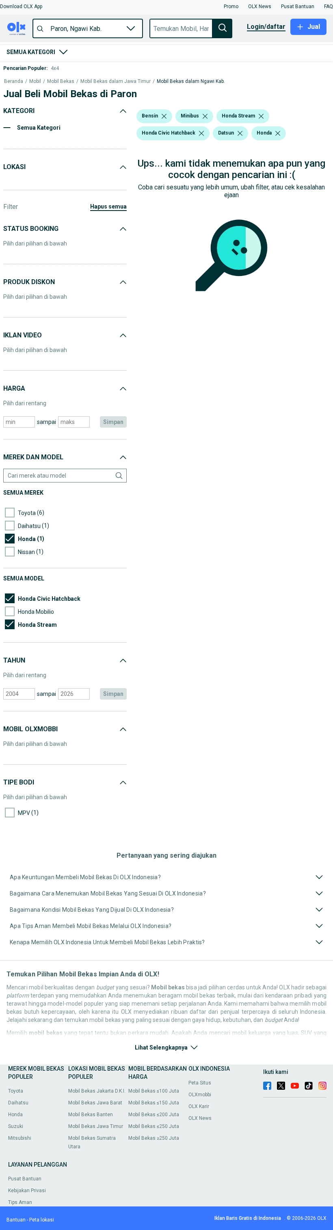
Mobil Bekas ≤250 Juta (153, 1126)
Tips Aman (20, 1202)
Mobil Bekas (60, 81)
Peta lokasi (41, 1220)
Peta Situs (199, 1083)
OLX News (200, 1118)
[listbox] (164, 116)
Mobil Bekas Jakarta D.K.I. (96, 1091)
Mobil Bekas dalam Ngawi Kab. (191, 81)
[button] (21, 6)
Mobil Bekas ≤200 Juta (153, 1114)
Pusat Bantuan (24, 1179)
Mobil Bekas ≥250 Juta (153, 1138)
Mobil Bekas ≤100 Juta (153, 1091)
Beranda (13, 81)
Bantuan (16, 1220)
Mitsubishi (19, 1138)
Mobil (35, 81)
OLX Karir (198, 1106)
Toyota (15, 1091)
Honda (15, 1114)
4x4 (55, 68)
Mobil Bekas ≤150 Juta (153, 1103)
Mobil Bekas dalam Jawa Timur (115, 81)
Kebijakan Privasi (27, 1190)
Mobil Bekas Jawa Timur (95, 1126)
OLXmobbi (199, 1094)
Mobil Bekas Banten (90, 1114)
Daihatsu (18, 1103)
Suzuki (15, 1126)
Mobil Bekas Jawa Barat (95, 1103)
